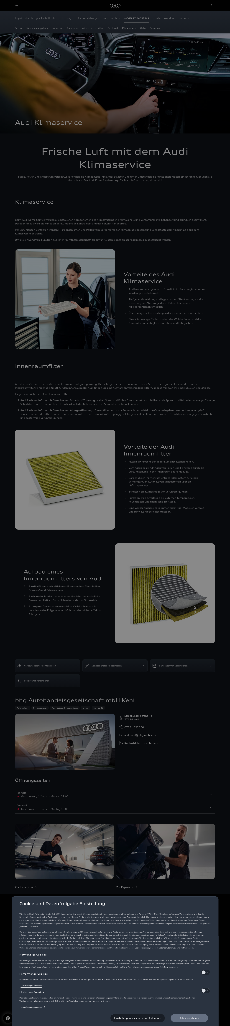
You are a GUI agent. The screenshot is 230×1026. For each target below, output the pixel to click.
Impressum (188, 948)
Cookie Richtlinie (142, 948)
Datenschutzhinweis (167, 948)
